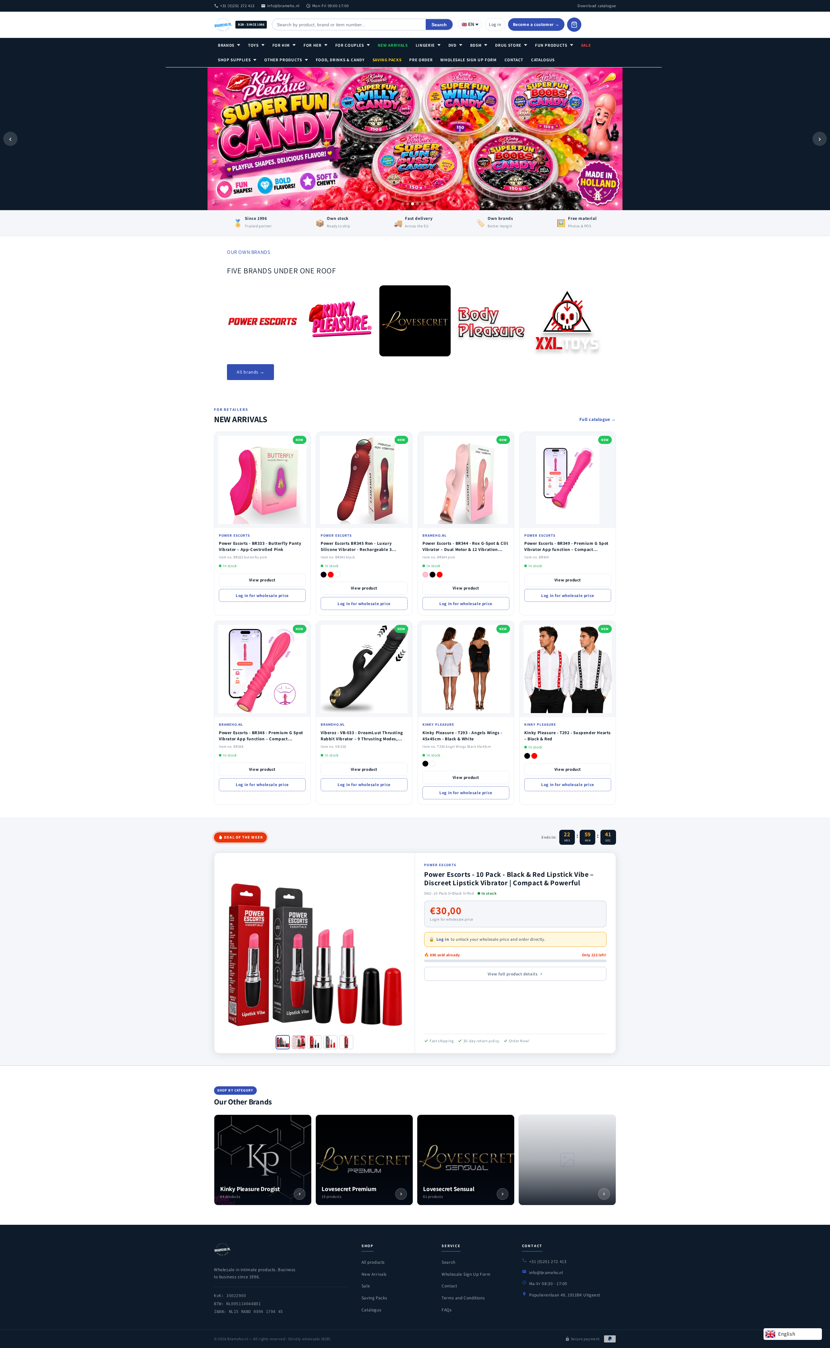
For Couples (349, 45)
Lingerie (425, 45)
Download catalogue (596, 5)
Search (439, 24)
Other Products (283, 60)
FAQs (447, 1310)
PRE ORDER (421, 60)
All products (373, 1262)
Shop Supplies (234, 60)
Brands (226, 45)
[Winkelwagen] (574, 25)
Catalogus (543, 60)
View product (262, 580)
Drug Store (508, 45)
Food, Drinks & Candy (340, 60)
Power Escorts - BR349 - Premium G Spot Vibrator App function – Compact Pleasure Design (566, 549)
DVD (452, 45)
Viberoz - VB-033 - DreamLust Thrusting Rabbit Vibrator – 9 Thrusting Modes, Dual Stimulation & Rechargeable (362, 739)
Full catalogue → (597, 419)
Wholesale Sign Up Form (468, 60)
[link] (262, 320)
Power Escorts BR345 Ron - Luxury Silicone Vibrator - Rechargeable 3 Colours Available (356, 549)
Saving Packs (387, 60)
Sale (586, 45)
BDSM (476, 45)
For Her (312, 45)
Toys (253, 45)
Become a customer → (536, 24)
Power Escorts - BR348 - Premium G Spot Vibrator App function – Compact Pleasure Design (261, 739)
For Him (281, 45)
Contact (514, 60)
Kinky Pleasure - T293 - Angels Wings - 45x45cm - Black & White (462, 736)
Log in (495, 24)
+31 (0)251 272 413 (237, 5)
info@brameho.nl (283, 5)
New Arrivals (393, 45)
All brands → (250, 372)
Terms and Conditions (463, 1298)
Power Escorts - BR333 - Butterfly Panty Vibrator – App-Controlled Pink (260, 546)
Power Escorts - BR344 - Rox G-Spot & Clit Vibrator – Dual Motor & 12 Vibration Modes (465, 549)
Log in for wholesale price (262, 595)
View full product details (513, 974)
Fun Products (551, 45)
